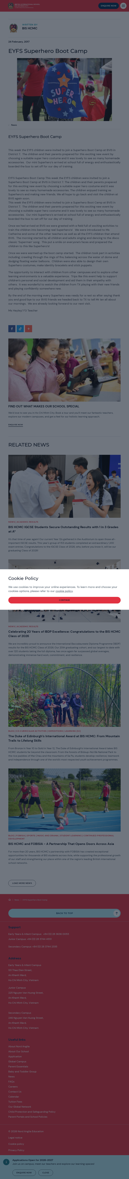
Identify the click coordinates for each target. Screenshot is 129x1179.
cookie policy (64, 591)
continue (64, 600)
